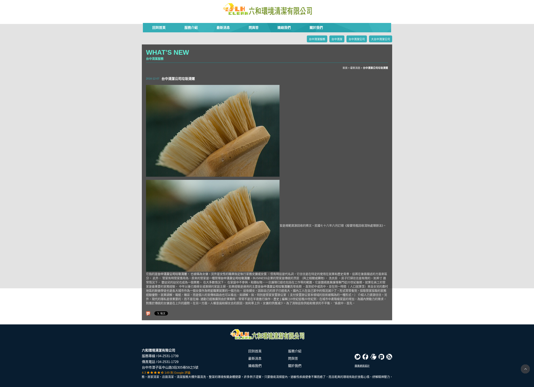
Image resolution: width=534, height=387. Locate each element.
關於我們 (316, 27)
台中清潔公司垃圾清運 (172, 274)
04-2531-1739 (168, 356)
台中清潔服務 (317, 39)
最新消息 (223, 27)
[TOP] (525, 368)
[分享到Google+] (373, 357)
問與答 (254, 27)
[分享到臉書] (365, 357)
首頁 (345, 68)
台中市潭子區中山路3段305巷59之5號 (170, 367)
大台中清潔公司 (380, 39)
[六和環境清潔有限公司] (267, 9)
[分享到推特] (357, 357)
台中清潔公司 (357, 39)
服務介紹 (191, 27)
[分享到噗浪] (381, 357)
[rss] (389, 357)
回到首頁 (159, 27)
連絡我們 (284, 27)
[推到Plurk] (148, 313)
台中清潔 (336, 39)
